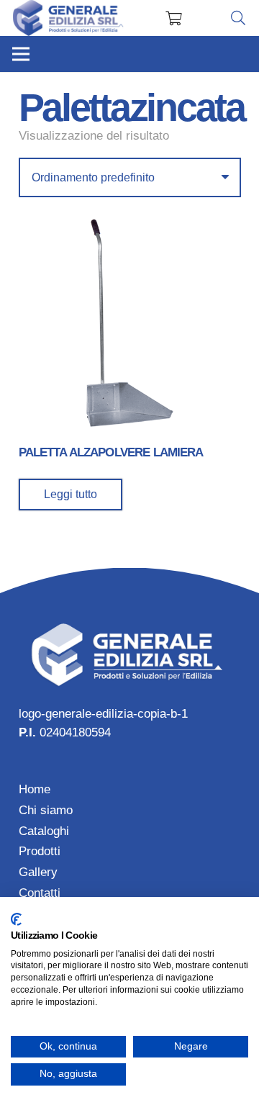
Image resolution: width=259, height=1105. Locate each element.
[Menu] (20, 54)
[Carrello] (173, 18)
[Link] (68, 18)
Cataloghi (44, 831)
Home (34, 789)
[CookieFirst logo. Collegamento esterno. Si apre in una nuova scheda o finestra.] (16, 919)
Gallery (38, 872)
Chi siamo (46, 810)
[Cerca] (238, 18)
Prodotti (39, 851)
